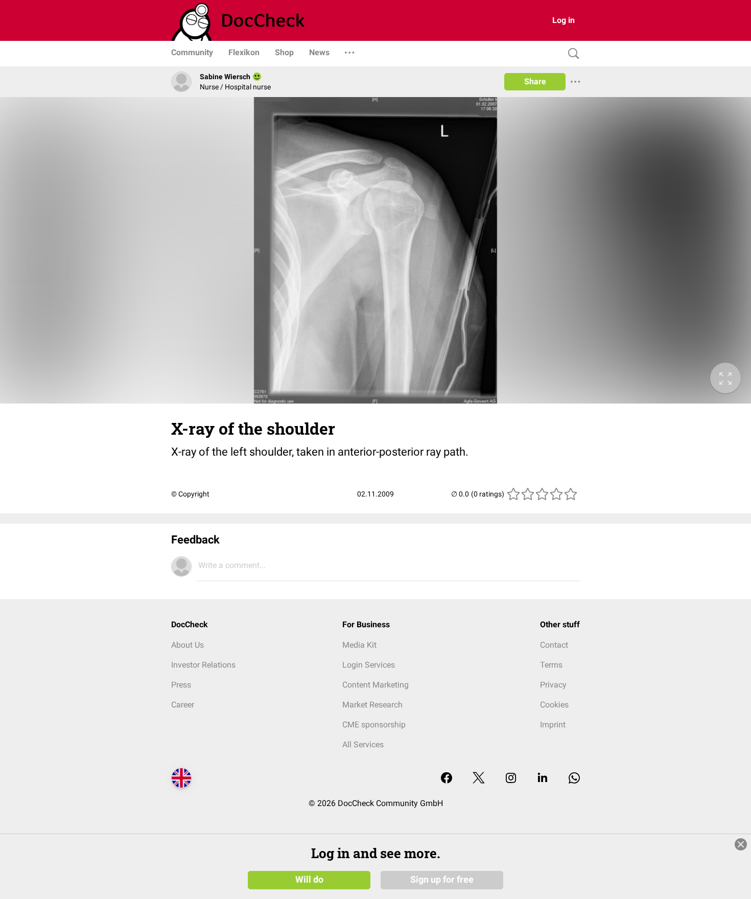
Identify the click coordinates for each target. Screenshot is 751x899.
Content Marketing (375, 685)
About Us (187, 645)
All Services (363, 744)
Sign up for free (442, 879)
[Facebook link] (446, 779)
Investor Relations (203, 665)
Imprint (553, 724)
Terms (551, 665)
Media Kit (359, 645)
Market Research (372, 704)
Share (535, 81)
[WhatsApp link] (574, 779)
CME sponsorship (374, 724)
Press (181, 685)
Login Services (368, 665)
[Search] (571, 54)
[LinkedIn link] (542, 779)
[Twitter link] (479, 779)
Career (182, 704)
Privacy (553, 685)
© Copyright (190, 494)
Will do (309, 879)
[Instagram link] (511, 779)
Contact (554, 645)
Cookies (554, 704)
